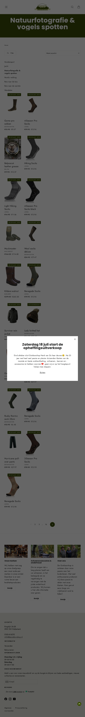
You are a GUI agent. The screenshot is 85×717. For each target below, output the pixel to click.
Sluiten (42, 372)
